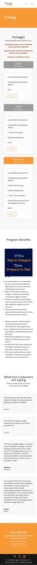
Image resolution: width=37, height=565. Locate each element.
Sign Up (11, 96)
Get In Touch (18, 543)
